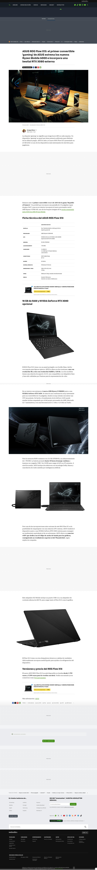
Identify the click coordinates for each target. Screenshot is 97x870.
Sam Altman (27, 41)
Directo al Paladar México (48, 857)
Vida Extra (23, 841)
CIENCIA (36, 5)
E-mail (40, 67)
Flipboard (38, 67)
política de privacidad (69, 807)
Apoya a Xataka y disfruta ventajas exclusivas (73, 820)
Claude (48, 792)
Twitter (87, 5)
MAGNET (51, 5)
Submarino (81, 41)
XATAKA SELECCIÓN (25, 5)
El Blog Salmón (82, 839)
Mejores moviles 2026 (24, 792)
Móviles (11, 805)
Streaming (11, 802)
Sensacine (34, 839)
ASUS (37, 699)
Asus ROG (39, 703)
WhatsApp (75, 5)
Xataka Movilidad (40, 805)
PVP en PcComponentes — (42, 291)
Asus (49, 703)
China (21, 41)
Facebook (33, 67)
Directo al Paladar (48, 839)
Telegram (80, 5)
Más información (59, 868)
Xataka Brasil (12, 859)
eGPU (62, 703)
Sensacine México (36, 857)
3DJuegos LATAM (24, 857)
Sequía (43, 41)
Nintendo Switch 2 (36, 41)
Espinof (34, 841)
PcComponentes (40, 678)
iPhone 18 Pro (69, 792)
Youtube (85, 5)
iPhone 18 (57, 41)
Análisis (24, 802)
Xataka (10, 839)
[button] (31, 130)
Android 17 (42, 792)
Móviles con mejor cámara (58, 792)
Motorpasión (58, 839)
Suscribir (73, 804)
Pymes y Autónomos (81, 841)
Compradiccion (70, 843)
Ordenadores (31, 703)
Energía (24, 805)
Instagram (82, 5)
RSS (72, 815)
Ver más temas (13, 816)
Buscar (85, 827)
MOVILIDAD (44, 5)
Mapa (75, 41)
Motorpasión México (58, 857)
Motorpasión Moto (60, 841)
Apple (10, 808)
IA (61, 41)
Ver (49, 741)
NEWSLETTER (60, 5)
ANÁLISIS (15, 5)
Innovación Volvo (51, 18)
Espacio (38, 802)
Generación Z (50, 41)
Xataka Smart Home (12, 845)
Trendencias (70, 839)
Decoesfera (70, 841)
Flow (45, 703)
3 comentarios (28, 67)
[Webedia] (85, 1)
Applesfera (11, 843)
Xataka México (12, 857)
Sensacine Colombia (34, 859)
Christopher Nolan (68, 41)
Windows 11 (39, 810)
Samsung (25, 808)
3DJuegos (23, 839)
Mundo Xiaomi (12, 848)
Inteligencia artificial (41, 808)
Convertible (56, 703)
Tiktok (77, 5)
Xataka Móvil (12, 841)
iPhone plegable (34, 792)
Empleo (24, 810)
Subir (84, 832)
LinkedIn (78, 815)
